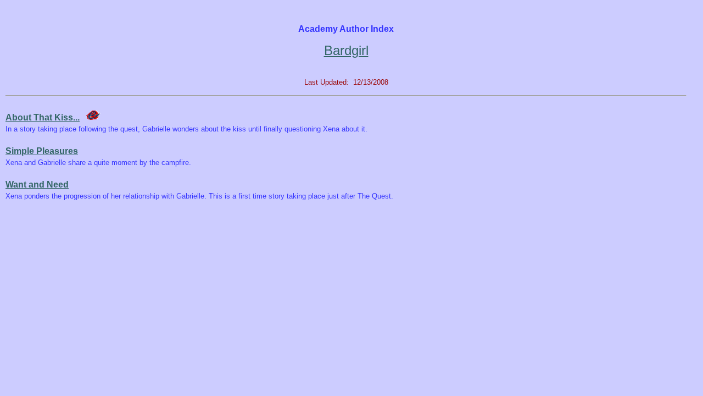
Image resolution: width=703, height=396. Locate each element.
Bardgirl (346, 50)
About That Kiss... (42, 117)
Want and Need (37, 184)
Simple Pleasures (41, 151)
